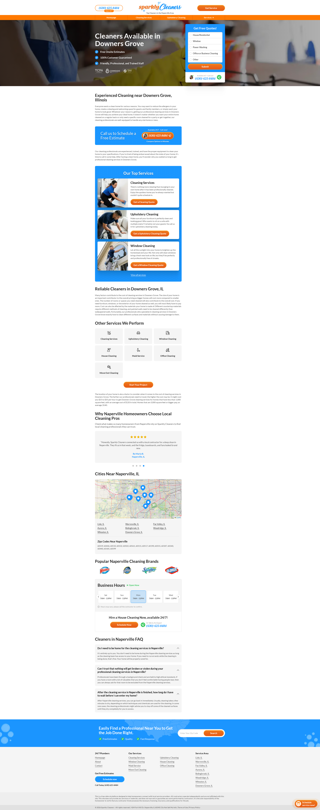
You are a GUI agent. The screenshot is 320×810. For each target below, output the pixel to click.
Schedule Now (124, 624)
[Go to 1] (133, 466)
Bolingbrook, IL (132, 528)
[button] (145, 495)
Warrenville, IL (132, 524)
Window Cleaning (136, 761)
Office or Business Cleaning (205, 53)
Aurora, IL (102, 528)
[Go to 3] (140, 466)
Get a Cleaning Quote (144, 202)
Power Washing (200, 47)
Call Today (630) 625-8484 (106, 785)
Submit (205, 66)
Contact (98, 765)
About (98, 761)
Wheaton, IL (103, 532)
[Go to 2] (136, 466)
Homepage (111, 17)
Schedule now (110, 779)
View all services (138, 275)
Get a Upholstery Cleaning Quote (150, 233)
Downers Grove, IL (133, 532)
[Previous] (98, 596)
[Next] (178, 596)
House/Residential (201, 35)
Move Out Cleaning (137, 769)
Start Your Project (138, 384)
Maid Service (134, 765)
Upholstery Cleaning (176, 17)
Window (197, 41)
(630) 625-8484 (109, 8)
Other (195, 59)
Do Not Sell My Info (169, 807)
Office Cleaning (167, 765)
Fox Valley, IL (159, 524)
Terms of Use (183, 807)
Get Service (211, 8)
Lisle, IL (101, 524)
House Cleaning (167, 761)
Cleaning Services (144, 17)
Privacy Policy (194, 807)
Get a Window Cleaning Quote (149, 265)
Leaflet (178, 517)
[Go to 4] (143, 466)
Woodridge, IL (159, 528)
